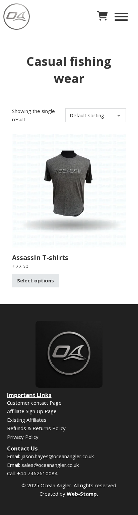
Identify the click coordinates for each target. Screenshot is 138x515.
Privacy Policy (23, 436)
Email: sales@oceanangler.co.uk (43, 465)
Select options (35, 280)
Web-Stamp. (82, 493)
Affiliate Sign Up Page (32, 411)
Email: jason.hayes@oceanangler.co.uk (50, 456)
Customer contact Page (34, 402)
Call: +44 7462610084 (32, 473)
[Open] (121, 17)
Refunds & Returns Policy (36, 428)
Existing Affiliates (27, 419)
